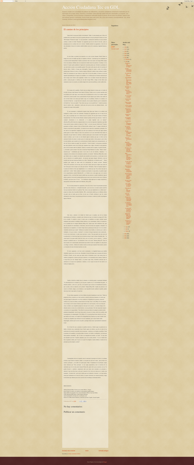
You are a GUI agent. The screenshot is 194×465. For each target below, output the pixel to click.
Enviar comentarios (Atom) (74, 453)
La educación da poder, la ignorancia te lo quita (128, 210)
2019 (125, 47)
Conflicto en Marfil (127, 115)
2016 (125, 51)
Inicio (87, 450)
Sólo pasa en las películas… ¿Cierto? (128, 190)
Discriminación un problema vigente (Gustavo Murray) (128, 176)
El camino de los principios (76, 29)
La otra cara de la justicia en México (128, 162)
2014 (125, 55)
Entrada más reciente (68, 450)
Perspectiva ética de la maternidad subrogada (128, 198)
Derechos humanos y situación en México (128, 92)
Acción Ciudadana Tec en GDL (90, 7)
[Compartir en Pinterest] (85, 401)
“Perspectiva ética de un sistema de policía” (128, 110)
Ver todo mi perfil (115, 48)
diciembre (127, 59)
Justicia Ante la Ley (128, 99)
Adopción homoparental (128, 139)
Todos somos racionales (128, 103)
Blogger (105, 462)
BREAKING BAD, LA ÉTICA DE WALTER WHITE (128, 216)
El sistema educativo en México (128, 128)
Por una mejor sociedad (128, 96)
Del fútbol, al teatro (128, 87)
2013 (125, 57)
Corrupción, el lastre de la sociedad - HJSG (128, 222)
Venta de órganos (127, 194)
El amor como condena (128, 181)
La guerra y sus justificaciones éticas (128, 65)
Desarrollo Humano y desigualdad (128, 170)
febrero (127, 231)
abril (126, 229)
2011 (125, 235)
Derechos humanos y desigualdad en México (128, 144)
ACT (114, 46)
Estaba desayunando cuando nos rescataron (128, 133)
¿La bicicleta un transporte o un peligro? (128, 122)
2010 (125, 238)
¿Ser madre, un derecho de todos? (128, 185)
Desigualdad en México (128, 118)
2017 (125, 49)
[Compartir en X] (83, 401)
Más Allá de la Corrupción (128, 166)
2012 (125, 233)
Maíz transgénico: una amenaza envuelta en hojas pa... (128, 156)
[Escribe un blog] (81, 401)
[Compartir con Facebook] (84, 401)
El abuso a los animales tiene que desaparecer (128, 149)
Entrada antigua (103, 450)
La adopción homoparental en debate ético (128, 204)
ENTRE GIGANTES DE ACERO (128, 70)
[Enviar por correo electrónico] (80, 401)
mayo (126, 226)
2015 (125, 53)
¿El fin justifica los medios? (128, 106)
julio (126, 61)
